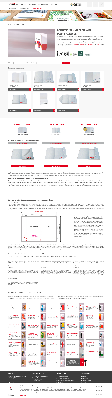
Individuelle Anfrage (43, 4)
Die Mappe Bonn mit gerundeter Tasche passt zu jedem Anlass (22, 162)
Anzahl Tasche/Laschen (29, 63)
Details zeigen (23, 395)
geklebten (76, 44)
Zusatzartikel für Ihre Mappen (63, 378)
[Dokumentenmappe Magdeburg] (89, 152)
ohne (98, 44)
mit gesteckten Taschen (56, 124)
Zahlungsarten (60, 382)
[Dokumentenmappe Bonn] (22, 152)
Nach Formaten (84, 376)
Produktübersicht (12, 8)
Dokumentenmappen (37, 8)
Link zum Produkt (12, 304)
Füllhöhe (10, 63)
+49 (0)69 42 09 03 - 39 (15, 382)
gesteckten (82, 44)
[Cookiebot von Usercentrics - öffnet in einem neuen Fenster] (11, 395)
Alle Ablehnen (98, 394)
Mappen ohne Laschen (22, 124)
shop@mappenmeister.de (30, 1)
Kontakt (97, 1)
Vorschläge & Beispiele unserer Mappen (65, 380)
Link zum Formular (70, 359)
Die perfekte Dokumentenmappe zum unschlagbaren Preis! (89, 162)
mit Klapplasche (91, 44)
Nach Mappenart (84, 378)
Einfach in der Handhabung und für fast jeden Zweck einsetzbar (56, 162)
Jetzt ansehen (22, 166)
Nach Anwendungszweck (24, 8)
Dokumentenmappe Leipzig (56, 143)
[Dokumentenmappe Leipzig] (56, 152)
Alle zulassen (99, 386)
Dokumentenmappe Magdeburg (89, 143)
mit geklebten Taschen (89, 124)
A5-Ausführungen (52, 184)
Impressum (102, 1)
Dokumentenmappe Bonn (22, 143)
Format (48, 63)
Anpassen (98, 390)
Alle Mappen (83, 382)
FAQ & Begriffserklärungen (62, 376)
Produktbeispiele (32, 4)
